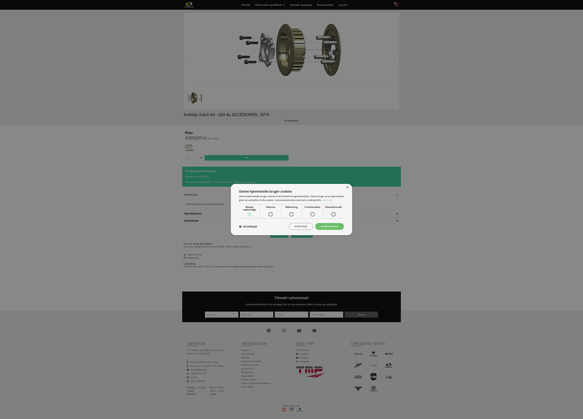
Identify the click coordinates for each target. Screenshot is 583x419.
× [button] (347, 187)
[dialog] (291, 209)
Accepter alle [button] (329, 226)
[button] (248, 226)
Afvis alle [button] (301, 226)
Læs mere (327, 199)
